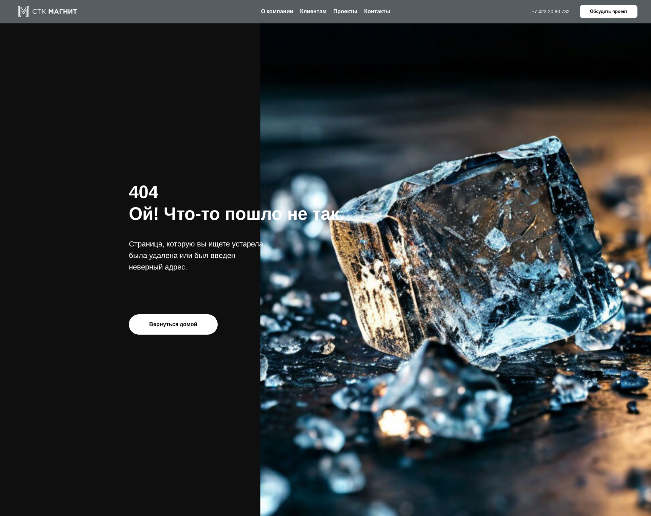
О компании (277, 11)
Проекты (345, 11)
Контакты (377, 11)
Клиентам (313, 11)
